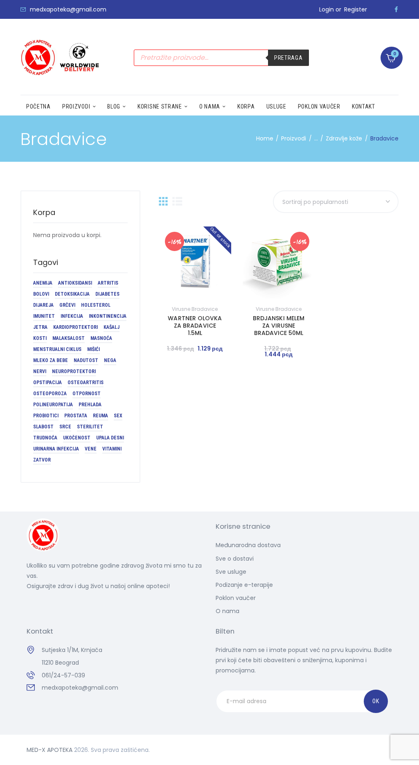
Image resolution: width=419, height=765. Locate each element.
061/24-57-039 (63, 675)
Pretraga (288, 57)
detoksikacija (72, 294)
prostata (75, 416)
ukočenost (76, 438)
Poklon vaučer (236, 598)
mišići (93, 349)
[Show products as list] (177, 201)
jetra (40, 327)
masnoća (101, 338)
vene (91, 449)
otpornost (86, 393)
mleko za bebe (50, 360)
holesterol (95, 305)
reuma (100, 416)
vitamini (112, 449)
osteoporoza (50, 393)
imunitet (44, 316)
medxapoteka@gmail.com (80, 688)
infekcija (72, 316)
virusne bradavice (195, 309)
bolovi (41, 294)
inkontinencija (107, 316)
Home (264, 138)
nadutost (86, 360)
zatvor (42, 460)
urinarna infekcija (56, 449)
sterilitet (90, 427)
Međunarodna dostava (248, 545)
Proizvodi (293, 138)
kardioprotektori (75, 327)
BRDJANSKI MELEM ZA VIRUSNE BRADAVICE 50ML (278, 326)
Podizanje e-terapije (244, 585)
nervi (39, 371)
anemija (42, 283)
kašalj (111, 327)
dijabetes (107, 294)
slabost (43, 427)
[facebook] (396, 9)
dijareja (43, 305)
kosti (40, 338)
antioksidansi (75, 283)
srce (65, 427)
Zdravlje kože (344, 138)
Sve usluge (231, 572)
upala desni (110, 438)
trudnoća (45, 438)
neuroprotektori (74, 371)
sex (118, 416)
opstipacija (47, 382)
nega (110, 360)
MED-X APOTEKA (49, 750)
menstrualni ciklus (57, 349)
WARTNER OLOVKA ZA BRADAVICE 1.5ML (195, 326)
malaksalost (68, 338)
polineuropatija (53, 404)
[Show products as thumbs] (163, 201)
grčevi (67, 305)
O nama (227, 611)
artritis (108, 283)
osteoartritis (86, 382)
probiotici (46, 416)
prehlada (90, 404)
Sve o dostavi (235, 559)
